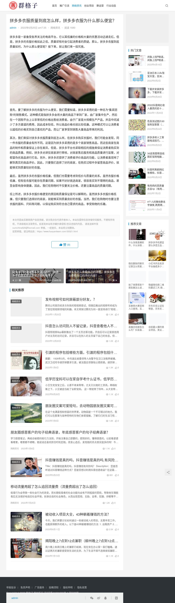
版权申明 (68, 587)
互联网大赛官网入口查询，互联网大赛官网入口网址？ (136, 307)
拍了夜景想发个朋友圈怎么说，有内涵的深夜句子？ (136, 286)
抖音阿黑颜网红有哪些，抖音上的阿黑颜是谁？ (155, 173)
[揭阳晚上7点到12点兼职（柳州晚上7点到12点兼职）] (26, 548)
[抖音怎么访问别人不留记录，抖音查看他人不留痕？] (26, 333)
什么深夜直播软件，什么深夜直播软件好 (136, 244)
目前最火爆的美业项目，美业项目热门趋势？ (156, 328)
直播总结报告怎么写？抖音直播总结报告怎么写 (136, 328)
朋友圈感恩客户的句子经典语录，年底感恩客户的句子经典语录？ (60, 432)
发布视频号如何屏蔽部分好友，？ (71, 299)
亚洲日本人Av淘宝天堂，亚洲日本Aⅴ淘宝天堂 (155, 76)
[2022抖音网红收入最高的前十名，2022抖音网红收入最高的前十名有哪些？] (137, 105)
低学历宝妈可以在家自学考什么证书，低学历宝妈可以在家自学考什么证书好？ (81, 379)
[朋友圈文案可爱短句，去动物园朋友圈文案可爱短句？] (26, 413)
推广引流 (64, 5)
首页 (54, 5)
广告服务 (39, 587)
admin (13, 27)
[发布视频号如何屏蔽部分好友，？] (26, 306)
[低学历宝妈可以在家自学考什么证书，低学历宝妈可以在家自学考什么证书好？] (26, 386)
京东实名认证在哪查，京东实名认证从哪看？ (156, 307)
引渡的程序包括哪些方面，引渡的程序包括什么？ (79, 352)
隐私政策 (82, 587)
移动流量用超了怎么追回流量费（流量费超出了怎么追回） (55, 486)
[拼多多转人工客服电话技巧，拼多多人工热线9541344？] (137, 137)
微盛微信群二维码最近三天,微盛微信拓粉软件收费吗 (157, 286)
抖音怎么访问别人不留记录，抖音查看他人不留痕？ (81, 326)
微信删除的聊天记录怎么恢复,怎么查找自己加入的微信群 (137, 265)
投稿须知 (53, 587)
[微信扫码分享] (92, 598)
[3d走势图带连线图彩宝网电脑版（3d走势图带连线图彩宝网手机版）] (137, 153)
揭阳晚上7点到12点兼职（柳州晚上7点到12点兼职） (81, 540)
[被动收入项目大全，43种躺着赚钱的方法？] (26, 521)
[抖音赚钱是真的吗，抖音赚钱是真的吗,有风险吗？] (26, 467)
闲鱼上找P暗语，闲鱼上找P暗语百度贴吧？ (156, 60)
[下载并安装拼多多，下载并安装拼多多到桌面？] (137, 89)
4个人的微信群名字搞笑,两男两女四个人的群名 (156, 205)
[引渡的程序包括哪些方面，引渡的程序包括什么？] (26, 360)
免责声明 (25, 587)
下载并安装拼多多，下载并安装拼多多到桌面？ (155, 92)
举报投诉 (11, 587)
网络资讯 (77, 5)
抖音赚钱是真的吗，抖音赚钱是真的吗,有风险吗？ (80, 460)
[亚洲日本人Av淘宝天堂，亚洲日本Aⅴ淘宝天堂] (137, 73)
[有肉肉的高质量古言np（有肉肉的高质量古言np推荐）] (137, 186)
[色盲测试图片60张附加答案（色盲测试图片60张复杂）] (137, 121)
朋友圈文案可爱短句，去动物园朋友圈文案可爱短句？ (81, 405)
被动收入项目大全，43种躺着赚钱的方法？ (78, 514)
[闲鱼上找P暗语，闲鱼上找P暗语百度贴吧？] (137, 57)
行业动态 (111, 5)
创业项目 (89, 5)
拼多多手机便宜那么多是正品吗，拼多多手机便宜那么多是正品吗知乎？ (156, 244)
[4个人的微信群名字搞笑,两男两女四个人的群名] (137, 202)
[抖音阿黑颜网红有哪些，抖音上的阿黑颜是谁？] (137, 169)
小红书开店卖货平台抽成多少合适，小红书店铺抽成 (156, 265)
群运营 (100, 5)
